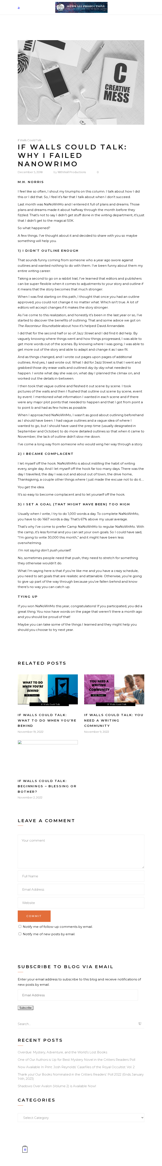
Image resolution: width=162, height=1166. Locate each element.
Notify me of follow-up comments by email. (58, 927)
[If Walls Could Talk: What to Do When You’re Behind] (48, 691)
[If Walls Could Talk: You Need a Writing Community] (114, 691)
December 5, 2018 (30, 172)
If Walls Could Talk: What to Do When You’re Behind (47, 720)
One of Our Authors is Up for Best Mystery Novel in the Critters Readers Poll (76, 1060)
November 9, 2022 (96, 731)
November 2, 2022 (30, 797)
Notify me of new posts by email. (49, 934)
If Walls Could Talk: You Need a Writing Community (114, 720)
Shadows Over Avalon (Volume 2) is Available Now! (57, 1086)
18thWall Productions (72, 172)
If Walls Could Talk (29, 140)
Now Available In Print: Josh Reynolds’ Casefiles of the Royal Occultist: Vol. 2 (76, 1067)
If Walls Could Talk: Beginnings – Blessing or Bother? (47, 786)
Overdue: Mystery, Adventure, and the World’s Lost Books (62, 1052)
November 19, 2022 (30, 731)
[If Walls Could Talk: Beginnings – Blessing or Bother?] (48, 757)
